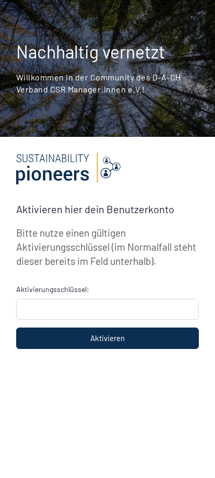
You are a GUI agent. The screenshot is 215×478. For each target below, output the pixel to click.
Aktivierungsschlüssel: (52, 289)
